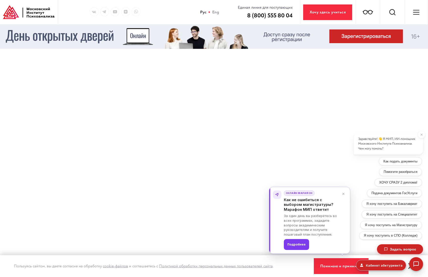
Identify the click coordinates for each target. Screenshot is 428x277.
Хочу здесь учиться (328, 12)
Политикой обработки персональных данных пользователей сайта (216, 266)
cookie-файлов (115, 266)
